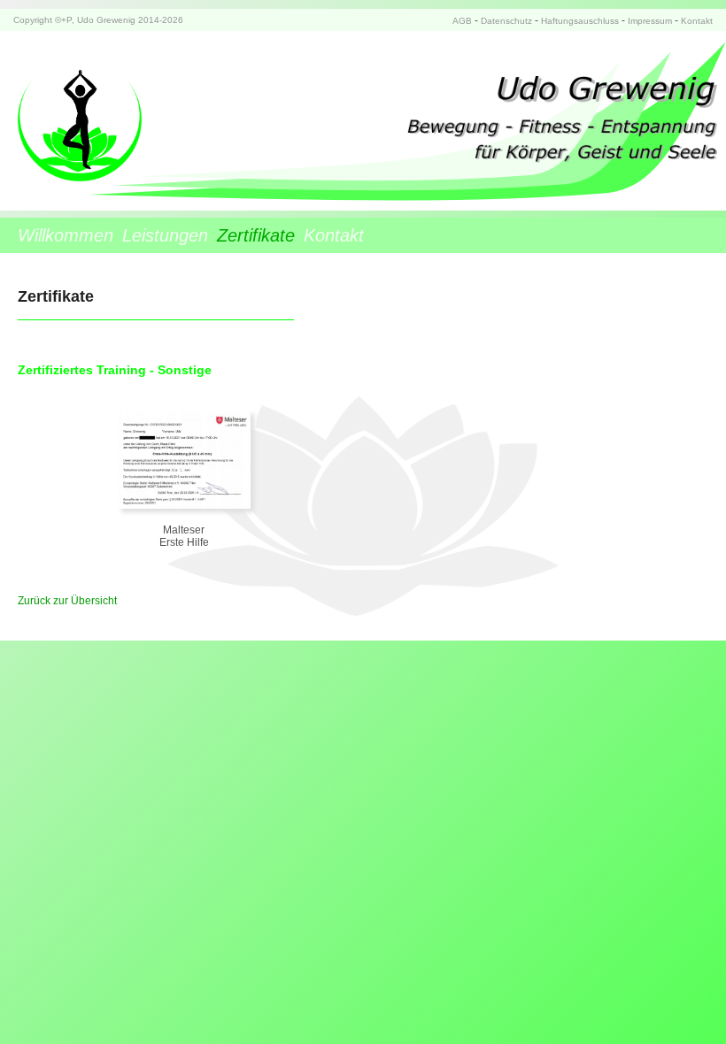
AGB (462, 21)
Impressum (650, 21)
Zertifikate (256, 235)
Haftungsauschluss (580, 21)
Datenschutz (506, 21)
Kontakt (697, 21)
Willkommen (65, 235)
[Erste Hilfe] (184, 505)
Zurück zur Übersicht (67, 601)
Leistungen (165, 235)
